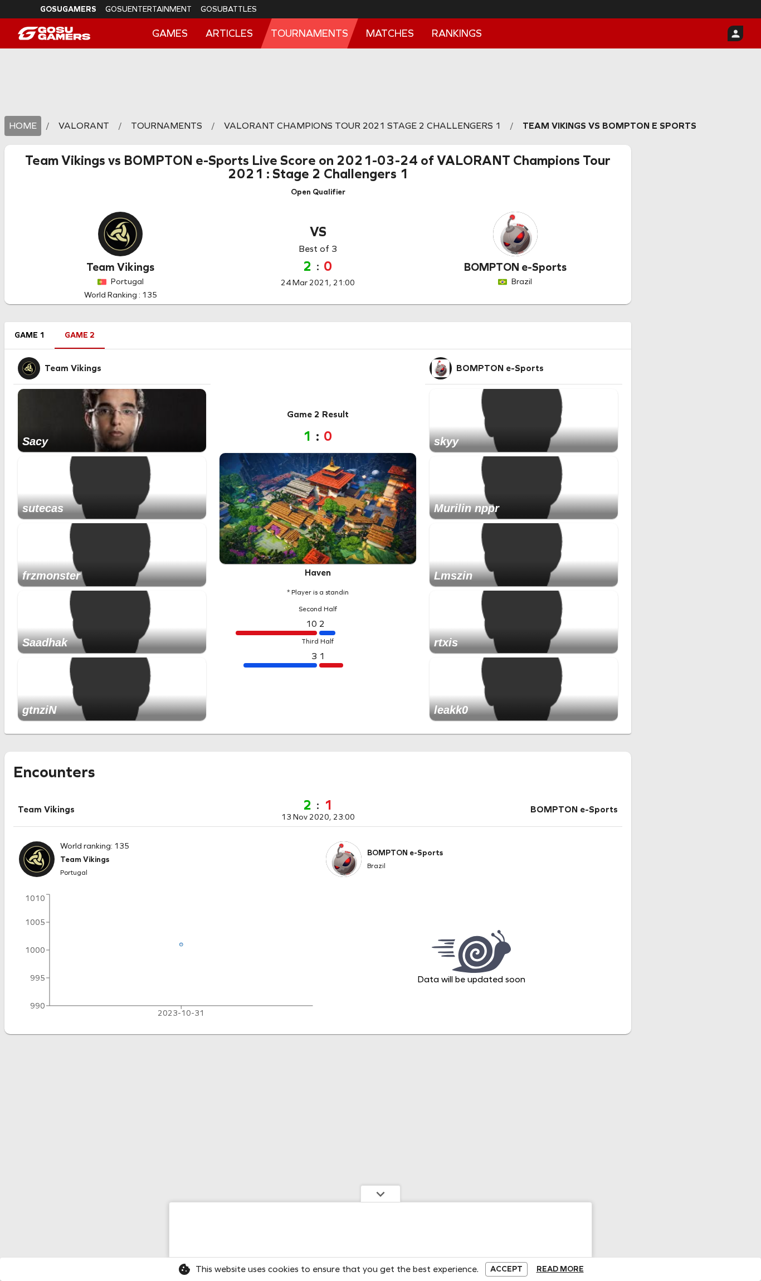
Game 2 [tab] (80, 335)
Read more (560, 1269)
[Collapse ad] (380, 1193)
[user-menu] (735, 33)
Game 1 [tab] (29, 335)
